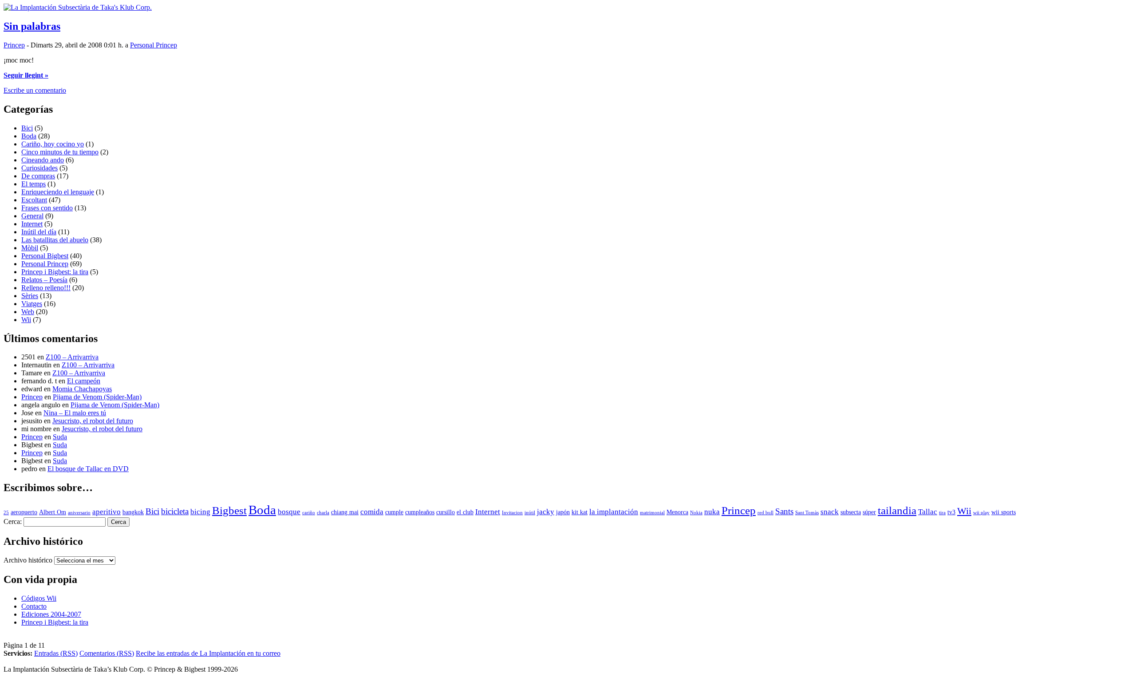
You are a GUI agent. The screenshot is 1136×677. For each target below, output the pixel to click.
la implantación (613, 512)
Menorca (677, 512)
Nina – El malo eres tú (74, 413)
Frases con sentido (47, 208)
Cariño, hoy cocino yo (52, 144)
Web (27, 311)
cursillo (445, 512)
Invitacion (512, 512)
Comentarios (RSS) (106, 653)
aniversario (79, 512)
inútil (530, 512)
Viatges (31, 303)
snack (829, 512)
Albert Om (52, 512)
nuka (712, 512)
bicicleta (175, 511)
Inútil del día (38, 232)
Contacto (34, 606)
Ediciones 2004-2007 (51, 614)
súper (869, 512)
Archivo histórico (28, 560)
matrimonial (652, 512)
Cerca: (13, 521)
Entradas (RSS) (56, 653)
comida (371, 512)
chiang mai (345, 512)
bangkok (133, 512)
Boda (28, 136)
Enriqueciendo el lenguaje (57, 192)
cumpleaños (419, 512)
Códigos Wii (38, 598)
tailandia (897, 510)
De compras (38, 176)
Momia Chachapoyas (82, 389)
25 (6, 512)
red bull (765, 512)
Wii (26, 319)
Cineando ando (42, 160)
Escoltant (34, 200)
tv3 (951, 512)
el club (465, 512)
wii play (981, 512)
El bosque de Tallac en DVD (88, 468)
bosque (289, 512)
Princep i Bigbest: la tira (54, 272)
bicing (200, 512)
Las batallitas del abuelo (54, 240)
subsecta (850, 512)
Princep (14, 45)
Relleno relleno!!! (46, 287)
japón (563, 512)
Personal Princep (153, 45)
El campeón (83, 381)
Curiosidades (39, 168)
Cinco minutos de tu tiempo (60, 152)
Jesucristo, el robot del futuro (92, 421)
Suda (60, 437)
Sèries (29, 295)
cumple (394, 512)
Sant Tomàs (807, 512)
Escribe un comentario (35, 90)
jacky (545, 512)
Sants (784, 511)
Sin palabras (32, 26)
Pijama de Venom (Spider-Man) (97, 397)
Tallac (927, 512)
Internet (32, 224)
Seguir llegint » (26, 75)
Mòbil (29, 248)
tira (942, 512)
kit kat (580, 512)
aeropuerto (24, 512)
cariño (308, 512)
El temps (33, 184)
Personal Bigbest (44, 256)
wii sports (1003, 512)
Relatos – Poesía (44, 279)
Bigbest (229, 510)
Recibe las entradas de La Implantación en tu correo (208, 653)
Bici (27, 128)
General (32, 216)
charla (323, 512)
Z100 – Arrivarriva (72, 357)
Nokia (696, 512)
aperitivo (106, 512)
